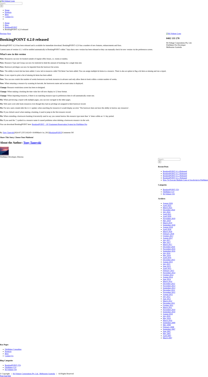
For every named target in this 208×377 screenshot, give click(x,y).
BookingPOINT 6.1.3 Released (175, 174)
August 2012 (168, 294)
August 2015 (168, 262)
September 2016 (169, 251)
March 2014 (167, 281)
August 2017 (168, 238)
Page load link (5, 376)
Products (8, 351)
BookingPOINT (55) (171, 190)
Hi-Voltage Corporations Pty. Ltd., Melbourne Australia (34, 374)
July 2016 (166, 253)
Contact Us (9, 356)
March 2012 (167, 301)
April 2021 (167, 214)
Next (9, 34)
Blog (7, 354)
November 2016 (169, 249)
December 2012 (169, 290)
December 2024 (169, 210)
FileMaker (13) (168, 192)
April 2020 (167, 216)
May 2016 (167, 255)
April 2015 (167, 268)
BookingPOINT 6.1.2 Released (175, 176)
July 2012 (166, 297)
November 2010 (169, 310)
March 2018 (167, 232)
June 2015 (167, 266)
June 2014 (167, 279)
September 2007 (169, 329)
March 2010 (167, 320)
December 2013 (169, 284)
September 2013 (169, 288)
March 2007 (167, 338)
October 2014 (168, 275)
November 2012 (169, 292)
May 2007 (167, 334)
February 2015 (168, 271)
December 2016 (169, 247)
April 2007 (167, 336)
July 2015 (166, 264)
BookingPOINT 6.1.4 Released (175, 171)
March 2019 (167, 223)
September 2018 (169, 225)
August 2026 (168, 203)
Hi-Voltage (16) (169, 194)
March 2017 (167, 245)
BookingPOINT (55, 133)
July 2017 (166, 240)
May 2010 (167, 318)
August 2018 (168, 227)
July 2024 (166, 212)
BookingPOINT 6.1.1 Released (175, 178)
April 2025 (167, 205)
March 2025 (167, 208)
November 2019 (169, 218)
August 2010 (168, 314)
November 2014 (169, 273)
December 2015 (169, 260)
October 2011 (168, 305)
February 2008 (168, 327)
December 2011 (169, 303)
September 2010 (169, 312)
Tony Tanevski (8, 133)
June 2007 (167, 331)
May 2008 (167, 325)
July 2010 (166, 316)
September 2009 (169, 323)
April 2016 (167, 258)
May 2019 (167, 221)
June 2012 (167, 299)
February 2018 (168, 234)
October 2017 (168, 236)
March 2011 (167, 307)
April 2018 (167, 229)
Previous (3, 34)
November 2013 (169, 286)
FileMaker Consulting (13, 349)
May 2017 (167, 242)
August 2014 (168, 277)
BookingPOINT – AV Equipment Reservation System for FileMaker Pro (59, 124)
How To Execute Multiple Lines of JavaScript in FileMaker (185, 180)
